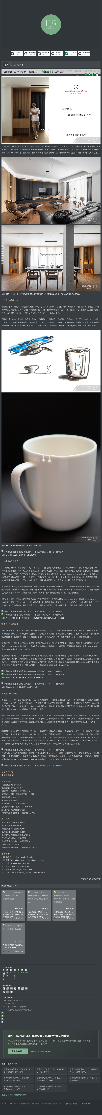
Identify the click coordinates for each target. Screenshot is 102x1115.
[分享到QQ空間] (19, 988)
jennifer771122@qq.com (17, 1007)
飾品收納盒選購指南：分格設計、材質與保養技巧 (50, 1088)
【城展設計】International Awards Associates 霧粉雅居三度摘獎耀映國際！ (64, 914)
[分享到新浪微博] (22, 988)
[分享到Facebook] (4, 988)
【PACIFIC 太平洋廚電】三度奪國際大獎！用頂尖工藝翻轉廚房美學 (13, 914)
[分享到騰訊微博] (26, 988)
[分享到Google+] (7, 988)
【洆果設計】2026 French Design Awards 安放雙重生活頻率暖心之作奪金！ (38, 914)
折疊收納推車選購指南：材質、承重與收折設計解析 (83, 1079)
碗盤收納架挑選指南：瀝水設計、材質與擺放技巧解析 (50, 1079)
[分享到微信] (4, 992)
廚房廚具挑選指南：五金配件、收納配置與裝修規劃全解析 (17, 1070)
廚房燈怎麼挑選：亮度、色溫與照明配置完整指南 (50, 1070)
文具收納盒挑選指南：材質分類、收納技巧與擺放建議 (17, 1079)
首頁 (43, 71)
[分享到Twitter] (15, 988)
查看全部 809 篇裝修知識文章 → (15, 1095)
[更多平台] (11, 992)
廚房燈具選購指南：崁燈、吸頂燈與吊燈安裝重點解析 (83, 1070)
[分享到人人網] (7, 992)
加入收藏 (72, 76)
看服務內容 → (18, 1051)
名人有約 (50, 71)
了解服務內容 (85, 1104)
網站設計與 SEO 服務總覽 (41, 1051)
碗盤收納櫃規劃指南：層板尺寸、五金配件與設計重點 (17, 1088)
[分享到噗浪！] (11, 988)
